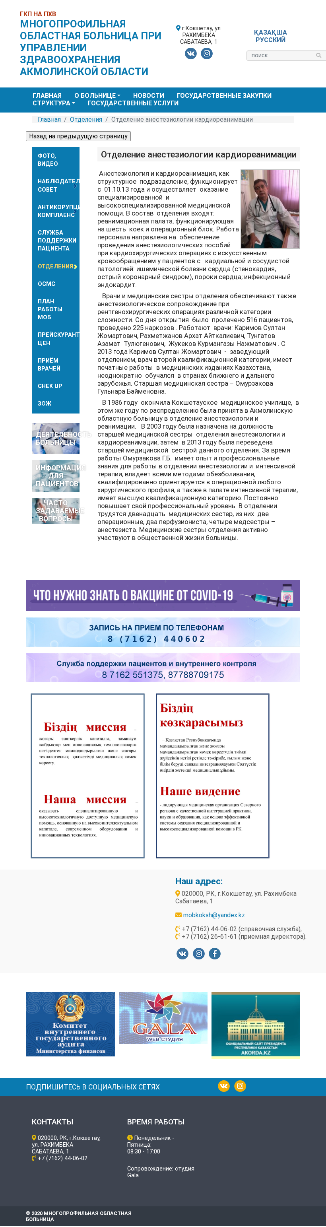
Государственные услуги (133, 103)
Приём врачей (49, 364)
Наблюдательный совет (59, 185)
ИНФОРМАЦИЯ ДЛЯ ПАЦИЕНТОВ (58, 476)
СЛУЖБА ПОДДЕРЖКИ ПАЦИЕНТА (57, 240)
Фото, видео (48, 160)
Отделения (86, 119)
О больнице (95, 95)
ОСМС (46, 284)
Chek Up (50, 386)
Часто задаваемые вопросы (58, 511)
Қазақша (270, 32)
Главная (47, 95)
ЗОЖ (44, 403)
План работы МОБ (50, 309)
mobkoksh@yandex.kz (214, 915)
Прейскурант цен (59, 339)
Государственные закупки (224, 95)
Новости (148, 95)
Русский (270, 40)
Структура (51, 103)
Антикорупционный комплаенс (59, 211)
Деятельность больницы (58, 439)
